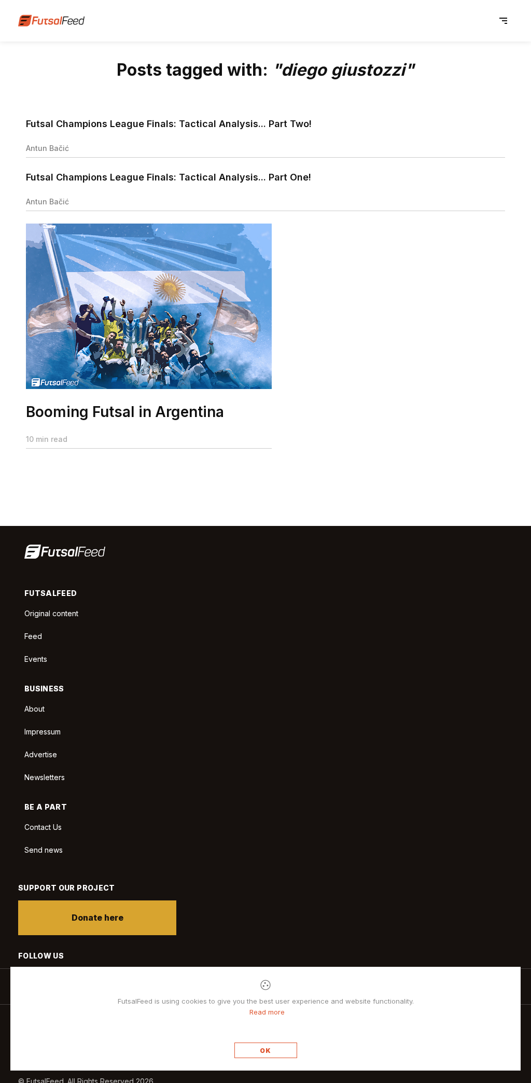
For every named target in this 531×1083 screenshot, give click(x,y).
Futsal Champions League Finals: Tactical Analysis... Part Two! (169, 123)
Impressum (42, 731)
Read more (267, 1012)
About (34, 708)
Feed (33, 636)
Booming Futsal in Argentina (125, 412)
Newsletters (44, 777)
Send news (43, 849)
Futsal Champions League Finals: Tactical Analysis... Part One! (168, 177)
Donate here (97, 917)
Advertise (40, 754)
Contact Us (43, 827)
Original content (51, 613)
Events (35, 659)
